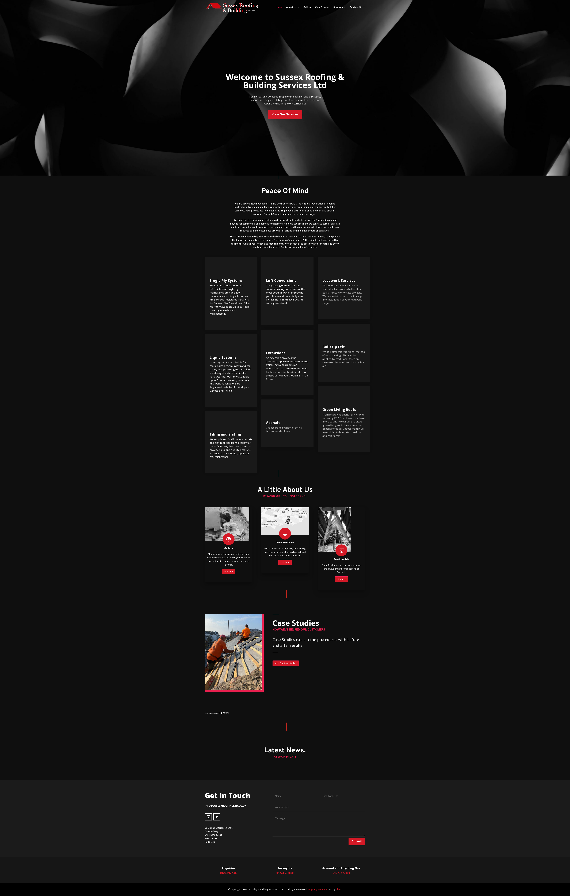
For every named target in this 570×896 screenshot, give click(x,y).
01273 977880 (228, 873)
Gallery (307, 7)
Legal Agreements (317, 889)
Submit (357, 842)
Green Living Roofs (339, 409)
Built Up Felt (333, 346)
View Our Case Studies (285, 663)
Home (279, 7)
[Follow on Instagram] (208, 816)
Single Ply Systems (226, 280)
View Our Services (285, 114)
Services (338, 7)
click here (228, 571)
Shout (339, 889)
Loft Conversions (281, 280)
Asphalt (273, 422)
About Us (291, 7)
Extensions (275, 352)
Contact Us (356, 7)
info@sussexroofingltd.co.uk (225, 806)
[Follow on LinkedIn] (216, 816)
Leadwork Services (338, 280)
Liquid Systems (223, 357)
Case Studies (322, 7)
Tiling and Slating (225, 434)
